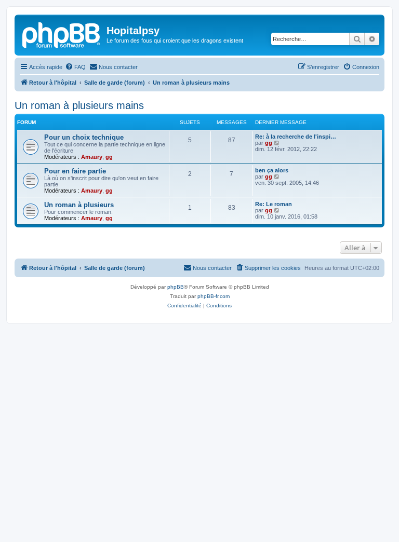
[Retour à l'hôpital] (62, 33)
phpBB (175, 287)
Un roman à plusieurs (79, 205)
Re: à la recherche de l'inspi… (295, 136)
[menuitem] (75, 67)
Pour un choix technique (84, 137)
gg (109, 157)
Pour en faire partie (75, 171)
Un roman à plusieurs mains (79, 105)
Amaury (91, 157)
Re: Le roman (273, 204)
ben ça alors (271, 170)
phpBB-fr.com (213, 296)
